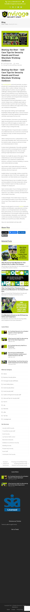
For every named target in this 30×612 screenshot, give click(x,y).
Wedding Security (6, 445)
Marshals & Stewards (7, 439)
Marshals (19, 65)
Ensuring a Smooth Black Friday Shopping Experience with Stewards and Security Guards (18, 463)
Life (4, 405)
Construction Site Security (8, 454)
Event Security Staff (8, 391)
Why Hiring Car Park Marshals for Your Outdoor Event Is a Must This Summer (14, 263)
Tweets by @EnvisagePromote (9, 524)
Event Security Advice (8, 388)
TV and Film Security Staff (8, 431)
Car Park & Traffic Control (8, 437)
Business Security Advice (9, 377)
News (6, 24)
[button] (27, 14)
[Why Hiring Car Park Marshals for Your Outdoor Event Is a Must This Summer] (15, 252)
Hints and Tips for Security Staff (11, 398)
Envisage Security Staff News (10, 65)
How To (5, 401)
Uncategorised (7, 419)
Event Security (6, 434)
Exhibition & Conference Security (10, 442)
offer (4, 412)
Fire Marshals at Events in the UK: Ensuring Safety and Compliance (15, 315)
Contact (13, 609)
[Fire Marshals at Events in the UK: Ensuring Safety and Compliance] (15, 305)
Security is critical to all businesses (5, 463)
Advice (5, 374)
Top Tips (5, 415)
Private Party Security (7, 448)
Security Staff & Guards (8, 428)
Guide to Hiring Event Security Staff (12, 394)
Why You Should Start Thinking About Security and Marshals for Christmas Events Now (15, 289)
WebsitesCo (15, 607)
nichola (17, 63)
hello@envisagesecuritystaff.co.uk (15, 4)
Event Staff (5, 451)
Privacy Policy (20, 609)
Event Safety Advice (8, 384)
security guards (7, 84)
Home (3, 24)
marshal (21, 206)
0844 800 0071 (16, 2)
